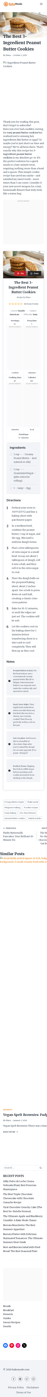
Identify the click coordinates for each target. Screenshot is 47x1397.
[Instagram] (33, 1379)
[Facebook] (13, 1379)
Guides (7, 1318)
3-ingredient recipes (14, 802)
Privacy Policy (16, 1387)
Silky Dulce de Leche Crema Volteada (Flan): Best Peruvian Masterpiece (19, 1185)
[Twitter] (27, 1379)
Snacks (7, 1326)
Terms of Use (23, 1392)
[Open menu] (41, 4)
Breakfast (8, 1310)
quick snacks (34, 818)
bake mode (32, 802)
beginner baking (12, 807)
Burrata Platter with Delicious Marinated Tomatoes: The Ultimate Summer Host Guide (23, 1238)
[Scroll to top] (40, 1393)
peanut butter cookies (14, 818)
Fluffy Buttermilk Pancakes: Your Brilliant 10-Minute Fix (18, 834)
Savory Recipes (11, 1322)
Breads (7, 1306)
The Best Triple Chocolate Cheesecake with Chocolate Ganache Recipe (18, 1198)
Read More (10, 1132)
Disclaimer (33, 1387)
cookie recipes (31, 807)
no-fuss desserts (27, 813)
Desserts (7, 31)
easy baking (10, 813)
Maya (8, 55)
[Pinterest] (20, 1379)
